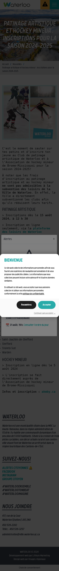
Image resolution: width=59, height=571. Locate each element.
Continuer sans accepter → (45, 313)
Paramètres (26, 305)
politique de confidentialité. (33, 294)
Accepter (47, 305)
